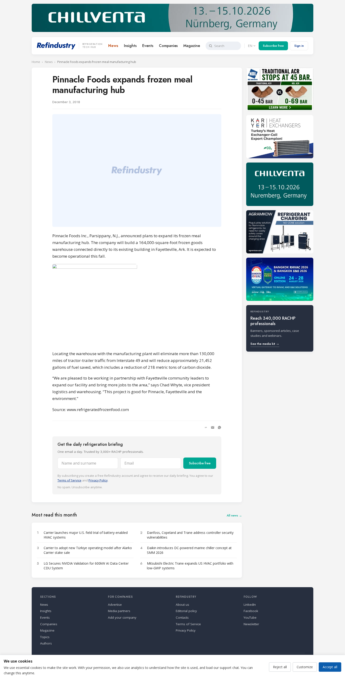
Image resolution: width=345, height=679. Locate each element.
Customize (305, 667)
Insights (130, 45)
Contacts (182, 617)
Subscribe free (273, 45)
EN (250, 45)
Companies (168, 45)
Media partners (119, 611)
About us (182, 604)
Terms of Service (69, 480)
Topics (45, 637)
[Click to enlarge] (136, 305)
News (113, 45)
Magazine (191, 45)
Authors (46, 643)
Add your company (122, 617)
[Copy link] (206, 427)
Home (36, 62)
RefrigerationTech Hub (92, 46)
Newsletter (251, 624)
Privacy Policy (98, 480)
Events (147, 45)
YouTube (250, 617)
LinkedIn (250, 604)
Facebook (251, 611)
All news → (234, 515)
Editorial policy (186, 611)
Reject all (280, 667)
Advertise (115, 604)
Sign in (299, 45)
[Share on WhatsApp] (219, 427)
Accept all (330, 667)
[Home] (56, 45)
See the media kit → (264, 343)
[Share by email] (213, 427)
